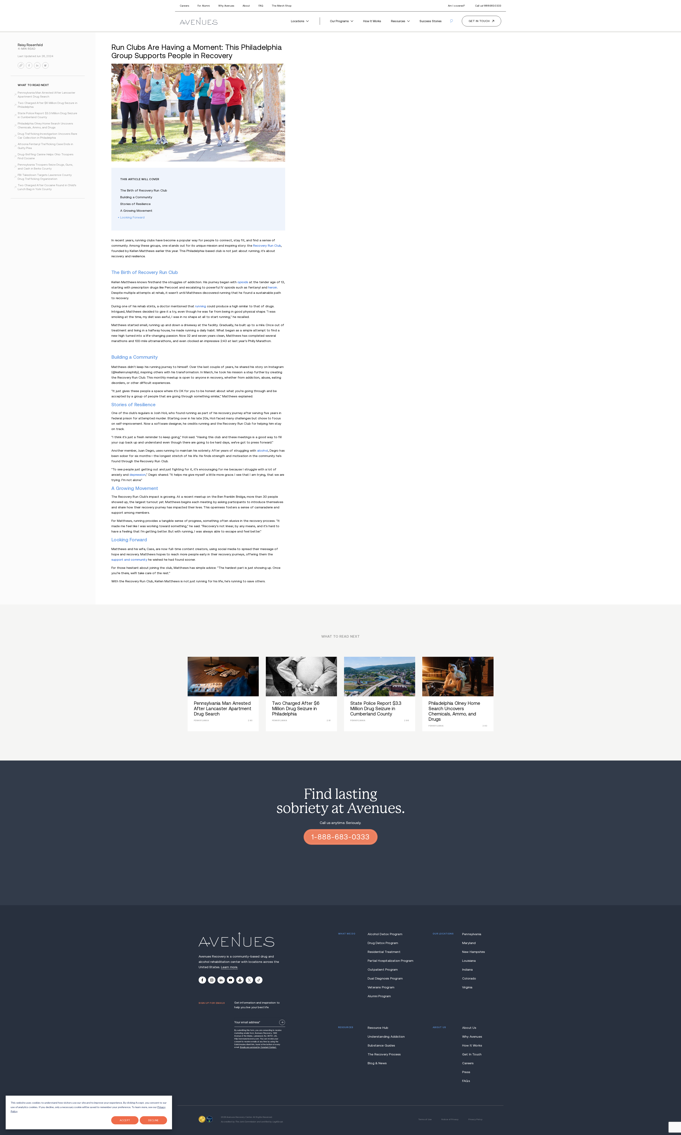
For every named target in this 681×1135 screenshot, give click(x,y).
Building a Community (136, 197)
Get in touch (479, 21)
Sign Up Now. (282, 1022)
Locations (297, 21)
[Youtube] (230, 980)
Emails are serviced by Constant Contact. (258, 1047)
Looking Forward (132, 217)
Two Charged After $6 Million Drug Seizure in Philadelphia (47, 104)
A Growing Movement (136, 210)
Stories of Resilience (135, 204)
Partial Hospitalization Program (385, 960)
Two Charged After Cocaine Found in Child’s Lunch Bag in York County (47, 187)
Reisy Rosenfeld (30, 45)
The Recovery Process (384, 1054)
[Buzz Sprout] (240, 980)
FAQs (466, 1081)
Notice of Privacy (449, 1119)
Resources (398, 21)
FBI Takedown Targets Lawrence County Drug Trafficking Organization (45, 176)
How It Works (372, 21)
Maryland (469, 943)
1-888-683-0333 (340, 837)
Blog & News (377, 1063)
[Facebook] (202, 980)
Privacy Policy (475, 1119)
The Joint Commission (245, 1121)
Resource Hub (378, 1027)
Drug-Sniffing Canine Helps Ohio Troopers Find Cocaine (45, 156)
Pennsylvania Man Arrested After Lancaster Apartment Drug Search (46, 94)
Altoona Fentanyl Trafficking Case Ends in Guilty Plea (45, 146)
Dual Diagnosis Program (385, 978)
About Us (469, 1027)
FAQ (261, 5)
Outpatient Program (383, 969)
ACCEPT (125, 1120)
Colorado (469, 978)
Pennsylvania (471, 934)
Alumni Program (379, 996)
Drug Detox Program (383, 943)
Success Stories (431, 21)
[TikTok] (258, 980)
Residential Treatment (384, 952)
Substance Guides (381, 1045)
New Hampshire (472, 952)
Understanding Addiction (385, 1036)
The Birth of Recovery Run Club (143, 190)
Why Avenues (226, 5)
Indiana (467, 969)
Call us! (488, 5)
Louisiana (469, 960)
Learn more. (229, 967)
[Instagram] (211, 980)
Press (466, 1072)
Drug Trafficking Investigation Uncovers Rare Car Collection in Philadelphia (47, 135)
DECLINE (153, 1120)
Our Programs (339, 21)
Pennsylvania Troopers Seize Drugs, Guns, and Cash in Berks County (45, 166)
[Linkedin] (221, 980)
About (246, 5)
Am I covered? (456, 5)
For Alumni (204, 5)
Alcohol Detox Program (385, 934)
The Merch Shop (282, 5)
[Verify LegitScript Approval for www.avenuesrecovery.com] (209, 1118)
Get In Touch (471, 1054)
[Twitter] (249, 980)
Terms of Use (424, 1119)
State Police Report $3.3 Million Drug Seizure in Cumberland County (47, 115)
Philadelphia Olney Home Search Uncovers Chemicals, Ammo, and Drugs (45, 125)
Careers (184, 5)
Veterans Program (381, 987)
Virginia (467, 987)
